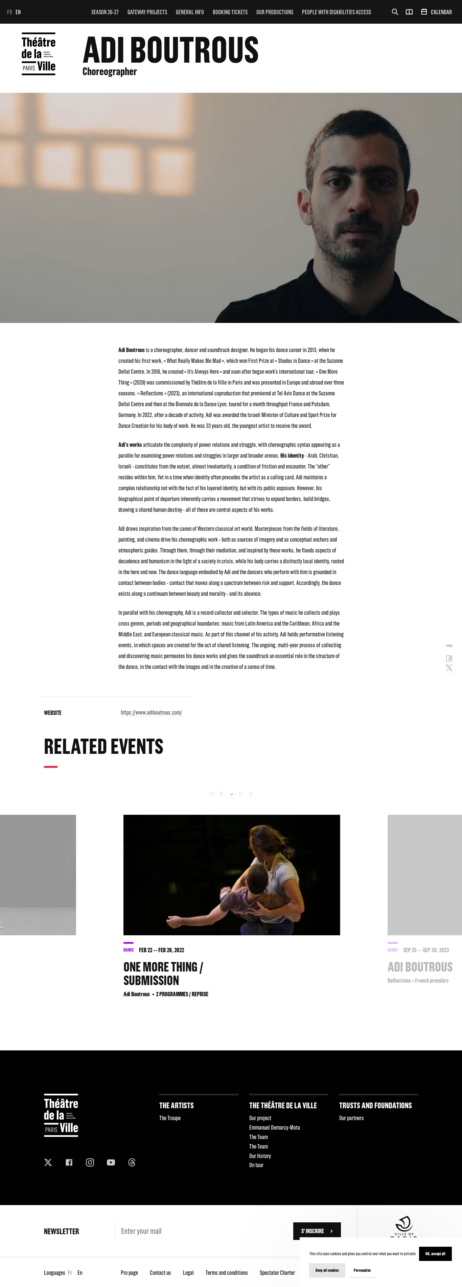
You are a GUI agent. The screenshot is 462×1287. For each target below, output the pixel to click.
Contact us (160, 1272)
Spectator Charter (277, 1272)
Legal (188, 1272)
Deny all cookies (327, 1270)
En (18, 12)
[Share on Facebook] (449, 659)
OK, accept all (435, 1253)
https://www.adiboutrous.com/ (151, 712)
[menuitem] (105, 12)
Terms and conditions (227, 1272)
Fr (9, 12)
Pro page (129, 1272)
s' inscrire (312, 1231)
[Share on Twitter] (449, 669)
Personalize (362, 1270)
